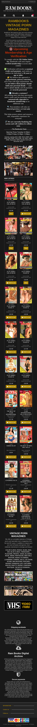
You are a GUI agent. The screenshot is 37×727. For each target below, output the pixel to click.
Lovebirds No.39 (11, 480)
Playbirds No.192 (11, 515)
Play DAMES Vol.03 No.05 (11, 272)
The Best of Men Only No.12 (26, 446)
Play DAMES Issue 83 (26, 341)
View (11, 213)
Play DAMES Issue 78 (11, 341)
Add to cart (27, 213)
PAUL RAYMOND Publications (11, 416)
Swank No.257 (11, 446)
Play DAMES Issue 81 (11, 376)
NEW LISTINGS (9, 178)
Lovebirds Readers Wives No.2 (26, 482)
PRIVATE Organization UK (11, 485)
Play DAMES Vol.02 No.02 (26, 203)
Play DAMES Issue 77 (11, 307)
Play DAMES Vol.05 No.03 (11, 203)
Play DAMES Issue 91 (26, 307)
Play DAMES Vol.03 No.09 (26, 237)
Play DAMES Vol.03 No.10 (11, 237)
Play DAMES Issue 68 (26, 376)
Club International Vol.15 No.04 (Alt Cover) (26, 414)
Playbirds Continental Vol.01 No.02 (25, 516)
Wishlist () (33, 1)
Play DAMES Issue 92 (26, 272)
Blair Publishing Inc (11, 450)
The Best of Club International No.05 (11, 414)
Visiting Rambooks (5, 1)
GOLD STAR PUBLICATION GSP (11, 207)
